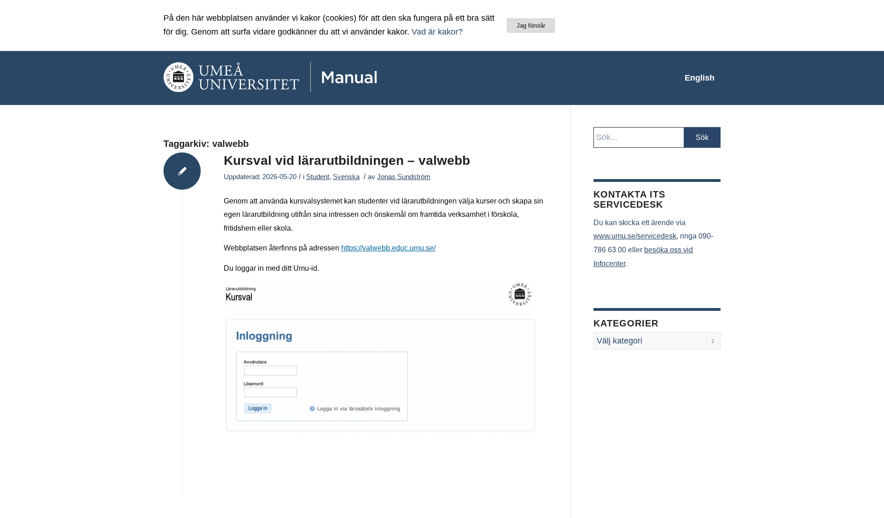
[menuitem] (700, 78)
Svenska (346, 176)
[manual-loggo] (296, 78)
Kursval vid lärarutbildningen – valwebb (347, 160)
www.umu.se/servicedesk (634, 236)
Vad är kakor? (437, 31)
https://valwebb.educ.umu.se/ (388, 248)
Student (317, 176)
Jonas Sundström (403, 176)
